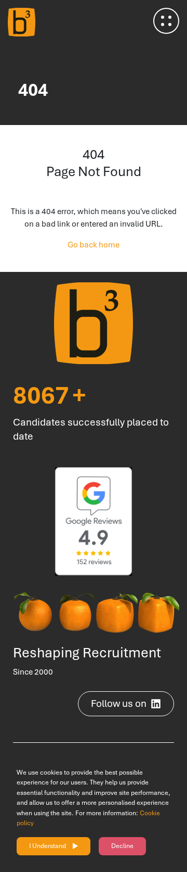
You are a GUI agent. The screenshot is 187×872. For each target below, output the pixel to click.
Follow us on (118, 703)
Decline (122, 846)
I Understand (47, 846)
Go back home (93, 245)
